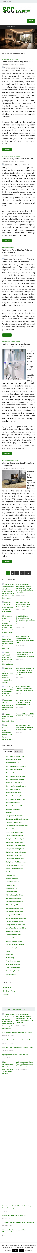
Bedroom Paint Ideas (13, 802)
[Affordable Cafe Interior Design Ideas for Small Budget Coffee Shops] (8, 602)
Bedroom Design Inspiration (15, 799)
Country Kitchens (12, 829)
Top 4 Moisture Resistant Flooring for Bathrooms (18, 1040)
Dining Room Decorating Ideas (16, 839)
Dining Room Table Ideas (14, 855)
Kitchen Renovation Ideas (14, 911)
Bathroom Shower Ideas (14, 783)
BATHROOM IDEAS (12, 763)
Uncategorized (11, 974)
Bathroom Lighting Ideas (14, 769)
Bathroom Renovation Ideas (15, 779)
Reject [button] (21, 1250)
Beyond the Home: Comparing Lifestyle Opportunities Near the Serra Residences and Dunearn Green (25, 620)
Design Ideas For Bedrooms (15, 832)
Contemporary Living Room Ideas (17, 825)
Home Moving (10, 885)
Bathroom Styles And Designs (11, 156)
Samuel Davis (20, 64)
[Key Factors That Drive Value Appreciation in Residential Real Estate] (8, 700)
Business (9, 812)
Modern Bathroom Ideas (14, 938)
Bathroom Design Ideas (13, 759)
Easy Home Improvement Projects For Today (17, 1032)
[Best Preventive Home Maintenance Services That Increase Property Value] (8, 725)
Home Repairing (11, 888)
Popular (7, 1009)
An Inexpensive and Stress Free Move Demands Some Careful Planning (24, 1064)
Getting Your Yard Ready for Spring (14, 1215)
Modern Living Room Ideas (10, 460)
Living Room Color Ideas (14, 915)
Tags (25, 1009)
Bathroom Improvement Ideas (16, 766)
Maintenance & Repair (13, 931)
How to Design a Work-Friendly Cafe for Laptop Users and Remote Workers (24, 688)
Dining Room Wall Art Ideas (15, 858)
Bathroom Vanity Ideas (13, 792)
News (8, 951)
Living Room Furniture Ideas (15, 924)
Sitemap (6, 994)
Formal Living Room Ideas (14, 868)
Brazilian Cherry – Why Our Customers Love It (17, 1047)
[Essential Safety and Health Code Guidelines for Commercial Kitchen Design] (8, 653)
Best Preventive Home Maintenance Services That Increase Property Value (24, 727)
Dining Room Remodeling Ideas (16, 852)
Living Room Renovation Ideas (16, 928)
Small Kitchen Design (13, 967)
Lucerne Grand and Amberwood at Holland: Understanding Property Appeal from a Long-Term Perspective (24, 588)
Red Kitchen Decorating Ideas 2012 (17, 61)
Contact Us (7, 987)
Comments (17, 1009)
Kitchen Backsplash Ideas (14, 895)
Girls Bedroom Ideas (12, 872)
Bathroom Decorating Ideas (15, 756)
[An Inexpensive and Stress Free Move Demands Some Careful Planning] (8, 1062)
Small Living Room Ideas (14, 971)
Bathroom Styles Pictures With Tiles (17, 158)
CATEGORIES (8, 751)
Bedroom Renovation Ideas (15, 806)
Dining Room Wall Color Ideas (16, 862)
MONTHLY (18, 751)
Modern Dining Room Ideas (15, 944)
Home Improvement (12, 878)
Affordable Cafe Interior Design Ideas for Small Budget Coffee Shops (23, 604)
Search (31, 20)
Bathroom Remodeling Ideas (15, 776)
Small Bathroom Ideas (13, 961)
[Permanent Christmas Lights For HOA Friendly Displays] (8, 714)
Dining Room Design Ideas (14, 842)
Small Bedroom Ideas (13, 964)
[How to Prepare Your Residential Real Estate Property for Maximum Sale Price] (8, 637)
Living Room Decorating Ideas (16, 918)
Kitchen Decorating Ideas (10, 59)
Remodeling (10, 957)
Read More (6, 149)
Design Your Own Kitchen (14, 835)
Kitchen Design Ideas (13, 905)
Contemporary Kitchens (14, 822)
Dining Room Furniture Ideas (15, 845)
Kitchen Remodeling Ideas (14, 908)
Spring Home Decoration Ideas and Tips (15, 1054)
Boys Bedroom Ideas (13, 809)
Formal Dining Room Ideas (14, 865)
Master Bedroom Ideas (13, 934)
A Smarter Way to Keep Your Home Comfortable (18, 1222)
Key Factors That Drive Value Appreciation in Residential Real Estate (23, 702)
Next (27, 573)
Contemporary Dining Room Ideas (17, 819)
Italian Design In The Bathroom (16, 344)
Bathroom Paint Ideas (8, 247)
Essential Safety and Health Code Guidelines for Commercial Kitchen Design (25, 654)
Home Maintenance (12, 882)
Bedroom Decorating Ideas (15, 796)
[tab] (8, 751)
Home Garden (10, 875)
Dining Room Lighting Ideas (15, 849)
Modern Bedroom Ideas (14, 941)
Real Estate (9, 954)
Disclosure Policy (9, 991)
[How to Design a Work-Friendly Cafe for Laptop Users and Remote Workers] (8, 687)
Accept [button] (15, 1250)
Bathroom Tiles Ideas (13, 789)
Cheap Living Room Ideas (14, 816)
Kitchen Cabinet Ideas (13, 898)
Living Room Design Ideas (14, 921)
